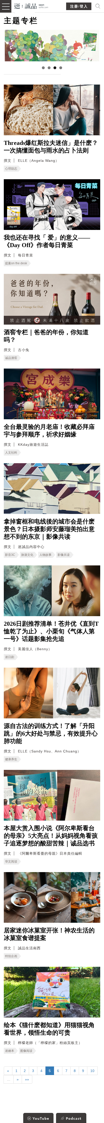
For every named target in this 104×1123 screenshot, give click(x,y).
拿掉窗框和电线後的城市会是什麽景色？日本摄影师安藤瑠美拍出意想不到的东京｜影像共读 (49, 529)
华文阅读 (11, 861)
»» (27, 1079)
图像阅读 (26, 1051)
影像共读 (64, 555)
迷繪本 (9, 1051)
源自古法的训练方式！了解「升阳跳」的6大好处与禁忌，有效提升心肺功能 (51, 733)
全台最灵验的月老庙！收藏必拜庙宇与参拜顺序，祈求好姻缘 (49, 431)
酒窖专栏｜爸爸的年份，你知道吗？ (46, 336)
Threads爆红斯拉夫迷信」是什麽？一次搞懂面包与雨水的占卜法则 (51, 147)
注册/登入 (79, 6)
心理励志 (11, 168)
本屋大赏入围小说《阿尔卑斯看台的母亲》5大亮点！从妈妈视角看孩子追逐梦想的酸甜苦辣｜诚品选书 (51, 836)
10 (92, 1071)
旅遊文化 (27, 555)
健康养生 (11, 759)
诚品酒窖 (11, 358)
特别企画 (11, 956)
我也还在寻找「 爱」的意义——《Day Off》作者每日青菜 (47, 241)
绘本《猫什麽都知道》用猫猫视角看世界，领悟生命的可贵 (49, 1029)
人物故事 (45, 555)
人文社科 (11, 452)
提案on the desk (16, 263)
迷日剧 (9, 657)
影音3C (10, 555)
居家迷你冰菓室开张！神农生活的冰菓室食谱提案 (49, 934)
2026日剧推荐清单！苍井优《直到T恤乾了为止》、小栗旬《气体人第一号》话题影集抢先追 (51, 631)
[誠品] (31, 6)
